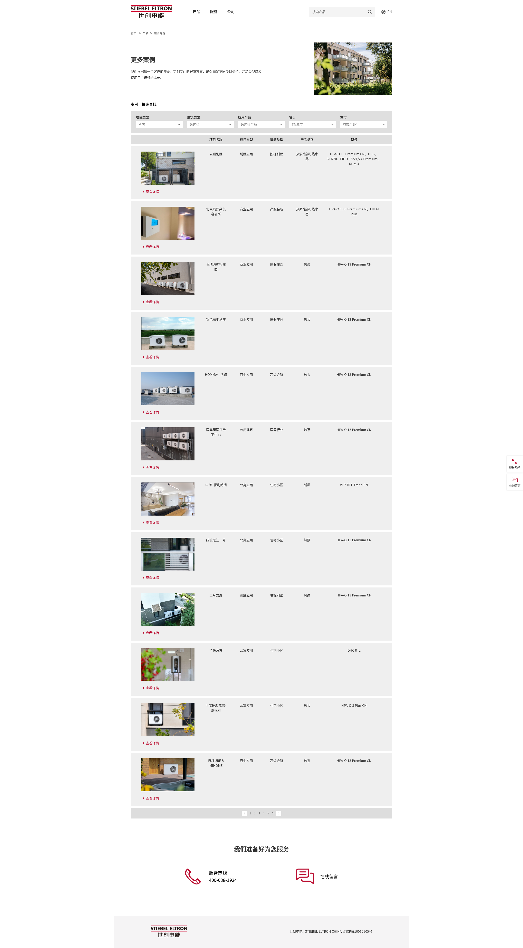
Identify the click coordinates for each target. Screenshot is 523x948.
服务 (213, 11)
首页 (133, 33)
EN (389, 12)
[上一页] (244, 813)
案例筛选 (159, 33)
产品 (196, 11)
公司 (231, 11)
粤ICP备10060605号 (357, 931)
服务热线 (223, 876)
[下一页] (278, 813)
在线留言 (329, 876)
